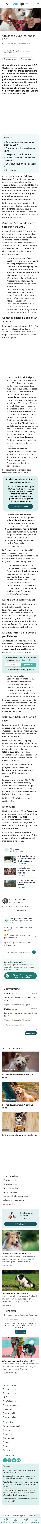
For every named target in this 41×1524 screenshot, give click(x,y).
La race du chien (10, 1192)
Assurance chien (10, 1413)
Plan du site (5, 1516)
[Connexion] (38, 4)
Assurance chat (9, 1417)
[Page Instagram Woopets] (14, 1460)
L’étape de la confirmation (18, 154)
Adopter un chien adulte (13, 1200)
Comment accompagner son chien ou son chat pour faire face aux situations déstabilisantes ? (19, 1492)
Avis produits (8, 1450)
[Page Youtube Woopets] (19, 1460)
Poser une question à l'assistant (18, 952)
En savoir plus (25, 671)
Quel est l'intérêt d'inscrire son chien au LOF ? (19, 143)
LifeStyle (6, 1397)
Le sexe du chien (10, 1184)
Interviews (7, 1409)
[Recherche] (7, 4)
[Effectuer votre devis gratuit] (20, 493)
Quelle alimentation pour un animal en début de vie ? (19, 1471)
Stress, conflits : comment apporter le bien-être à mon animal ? (19, 1477)
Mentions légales (18, 1516)
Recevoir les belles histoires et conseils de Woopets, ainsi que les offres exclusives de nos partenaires (20, 1325)
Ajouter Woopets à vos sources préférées (18, 52)
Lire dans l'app (11, 59)
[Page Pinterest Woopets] (9, 1460)
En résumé (11, 170)
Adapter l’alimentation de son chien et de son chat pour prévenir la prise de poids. (20, 1484)
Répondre (17, 1005)
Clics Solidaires (9, 1401)
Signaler (27, 1005)
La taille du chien (10, 1188)
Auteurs (6, 1430)
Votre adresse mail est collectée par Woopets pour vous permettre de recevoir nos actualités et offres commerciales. (20, 669)
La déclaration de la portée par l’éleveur (19, 159)
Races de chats (9, 1393)
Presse (6, 1442)
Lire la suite (21, 910)
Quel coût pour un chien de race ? (20, 165)
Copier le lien (27, 59)
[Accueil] (20, 4)
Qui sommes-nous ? (11, 1426)
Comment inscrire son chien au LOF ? (19, 149)
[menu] (3, 4)
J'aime (8, 1005)
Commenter (31, 1033)
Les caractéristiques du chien (15, 1196)
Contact (6, 1446)
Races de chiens (10, 1389)
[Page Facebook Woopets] (5, 1460)
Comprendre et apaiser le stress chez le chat (20, 1499)
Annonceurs (8, 1434)
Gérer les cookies (33, 1516)
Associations (8, 1438)
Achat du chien (9, 1204)
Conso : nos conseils (11, 1405)
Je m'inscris (28, 665)
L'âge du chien (9, 1180)
